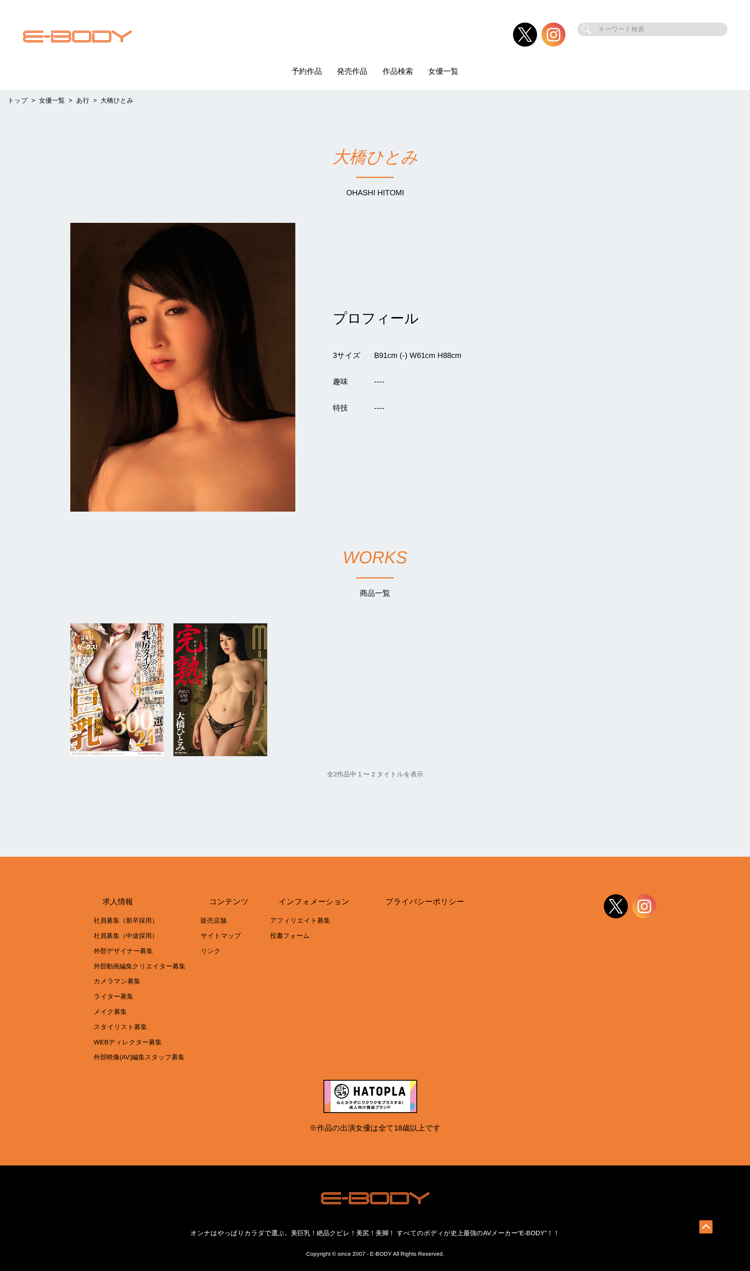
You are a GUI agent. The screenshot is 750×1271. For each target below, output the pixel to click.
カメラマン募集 (117, 981)
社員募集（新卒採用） (126, 920)
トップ (18, 100)
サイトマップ (221, 935)
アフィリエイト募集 (300, 920)
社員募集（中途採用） (126, 935)
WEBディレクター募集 (128, 1042)
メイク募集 (110, 1011)
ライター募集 (113, 996)
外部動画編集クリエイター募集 (139, 966)
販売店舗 (213, 920)
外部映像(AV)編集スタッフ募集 (139, 1057)
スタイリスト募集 (120, 1027)
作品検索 (398, 71)
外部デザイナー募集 (123, 951)
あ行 (82, 100)
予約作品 (307, 71)
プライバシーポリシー (425, 901)
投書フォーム (290, 935)
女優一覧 (443, 71)
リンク (211, 951)
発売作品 (352, 71)
